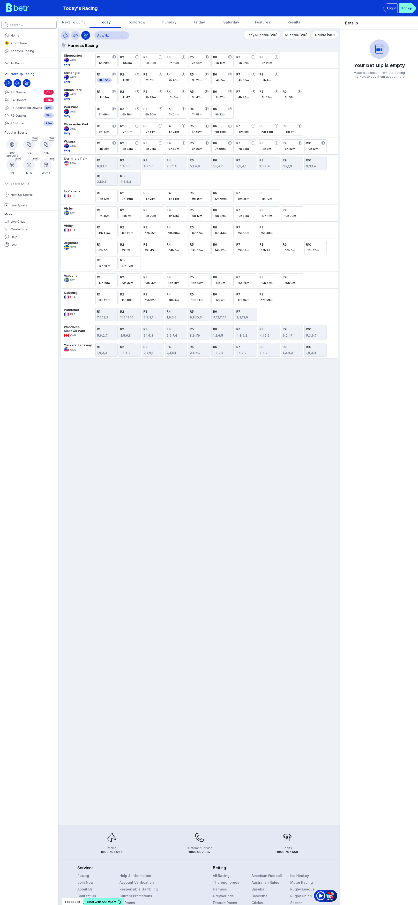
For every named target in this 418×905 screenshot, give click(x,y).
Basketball (260, 896)
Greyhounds (223, 896)
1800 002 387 (199, 852)
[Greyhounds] (75, 35)
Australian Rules (265, 882)
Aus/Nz (103, 35)
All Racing (221, 876)
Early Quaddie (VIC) (261, 35)
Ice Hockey (299, 876)
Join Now (85, 882)
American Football (267, 876)
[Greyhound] (17, 83)
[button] (104, 901)
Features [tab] (262, 22)
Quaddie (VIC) (296, 35)
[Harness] (26, 83)
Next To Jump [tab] (74, 22)
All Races (127, 903)
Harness (220, 889)
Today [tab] (105, 22)
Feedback (72, 902)
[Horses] (65, 35)
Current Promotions (135, 896)
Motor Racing (301, 882)
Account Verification (136, 882)
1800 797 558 (287, 852)
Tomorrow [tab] (136, 22)
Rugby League (302, 889)
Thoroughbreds (226, 882)
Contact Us (86, 896)
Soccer (296, 903)
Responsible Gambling (138, 889)
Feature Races (225, 903)
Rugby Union (301, 896)
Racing (83, 876)
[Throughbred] (8, 83)
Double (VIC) (325, 35)
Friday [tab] (199, 22)
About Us (85, 889)
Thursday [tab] (168, 22)
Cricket (257, 903)
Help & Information (135, 876)
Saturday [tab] (231, 22)
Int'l (120, 35)
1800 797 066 (112, 852)
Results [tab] (294, 22)
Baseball (259, 889)
